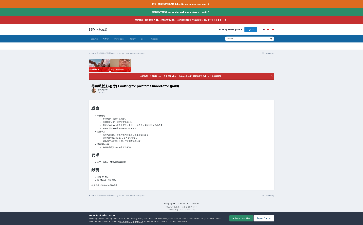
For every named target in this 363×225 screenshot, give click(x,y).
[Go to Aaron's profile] (93, 90)
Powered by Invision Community (181, 209)
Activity (106, 39)
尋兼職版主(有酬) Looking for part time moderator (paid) (179, 12)
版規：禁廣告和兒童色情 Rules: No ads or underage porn (179, 4)
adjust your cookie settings (131, 221)
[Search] (271, 39)
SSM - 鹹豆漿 (98, 29)
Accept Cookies (242, 218)
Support (154, 39)
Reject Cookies (264, 218)
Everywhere (259, 39)
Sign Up (250, 29)
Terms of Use (123, 218)
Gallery (132, 39)
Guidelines (152, 218)
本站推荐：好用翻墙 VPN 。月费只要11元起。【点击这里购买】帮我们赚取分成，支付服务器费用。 (179, 20)
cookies (197, 218)
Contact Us (183, 203)
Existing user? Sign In (230, 29)
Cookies (195, 203)
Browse (94, 39)
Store (143, 39)
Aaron (104, 89)
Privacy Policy (137, 218)
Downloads (119, 39)
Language (169, 203)
